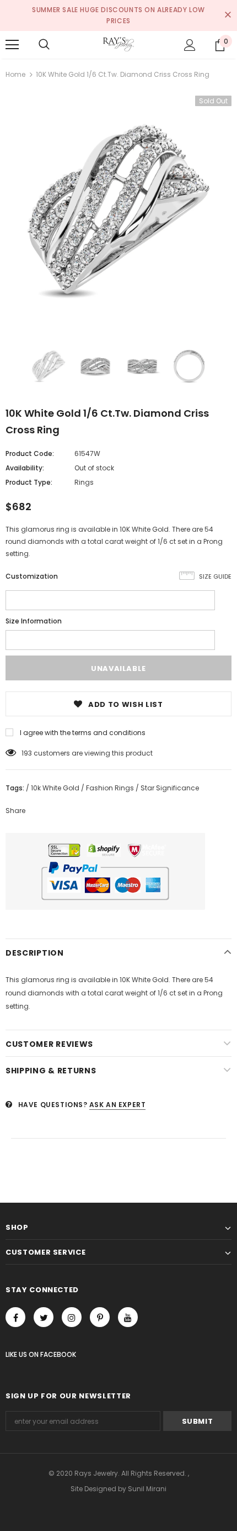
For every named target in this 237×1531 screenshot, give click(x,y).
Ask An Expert (117, 1104)
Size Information (34, 621)
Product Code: (30, 453)
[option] (118, 209)
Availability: (25, 468)
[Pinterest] (100, 1317)
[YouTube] (128, 1317)
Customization (32, 576)
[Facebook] (15, 1317)
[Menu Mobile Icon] (12, 44)
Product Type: (29, 482)
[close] (227, 15)
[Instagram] (72, 1317)
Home (15, 74)
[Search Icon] (44, 44)
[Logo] (118, 44)
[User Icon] (190, 45)
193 (26, 753)
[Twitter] (43, 1317)
